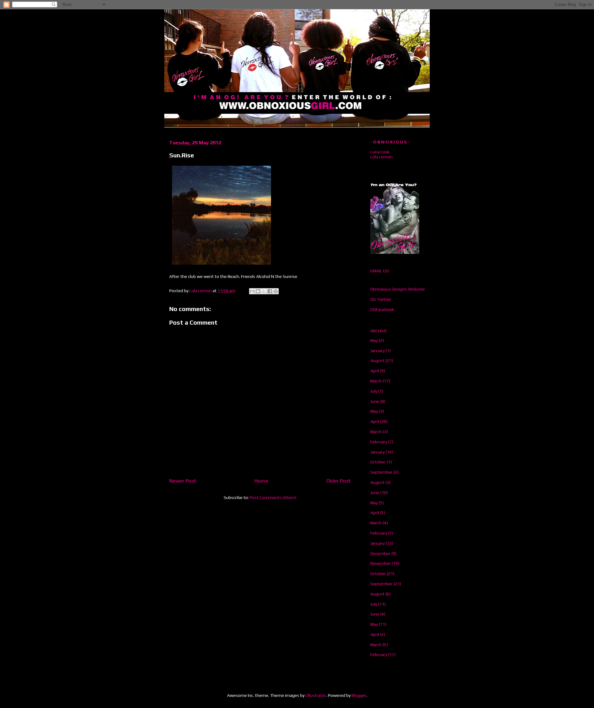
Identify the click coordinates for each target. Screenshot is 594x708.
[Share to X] (264, 291)
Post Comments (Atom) (273, 497)
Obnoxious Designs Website (397, 289)
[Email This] (252, 291)
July (373, 391)
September (381, 472)
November (380, 563)
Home (261, 481)
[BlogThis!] (258, 291)
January (377, 350)
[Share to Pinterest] (276, 291)
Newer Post (182, 481)
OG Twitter (380, 299)
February (378, 441)
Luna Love (380, 151)
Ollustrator (315, 695)
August (377, 360)
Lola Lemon (381, 156)
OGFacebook (382, 309)
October (378, 461)
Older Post (338, 481)
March (376, 380)
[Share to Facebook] (270, 291)
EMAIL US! (379, 270)
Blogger (358, 695)
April (374, 370)
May (374, 340)
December (380, 553)
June (374, 401)
